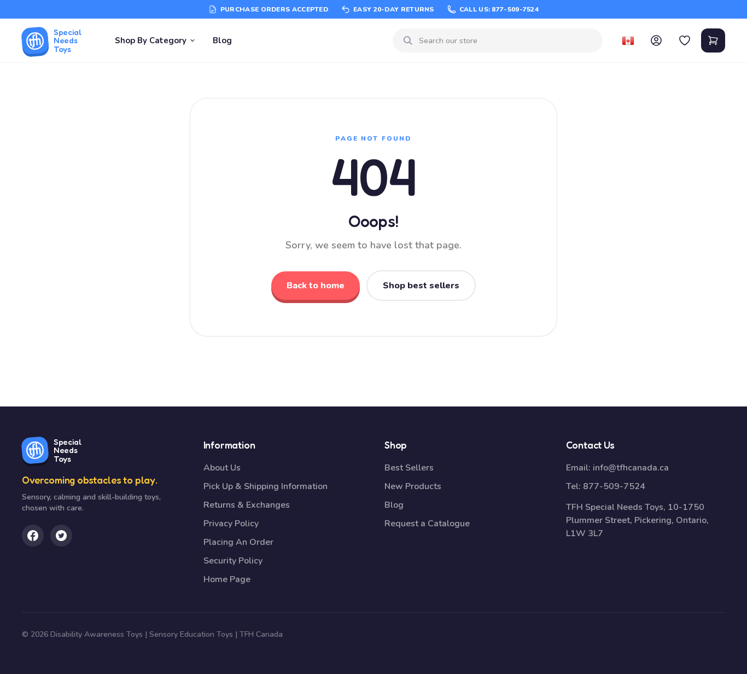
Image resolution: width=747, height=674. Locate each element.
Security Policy (232, 561)
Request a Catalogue (427, 524)
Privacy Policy (231, 524)
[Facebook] (33, 536)
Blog (222, 40)
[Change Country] (628, 40)
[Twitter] (61, 536)
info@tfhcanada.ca (631, 468)
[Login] (656, 40)
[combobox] (506, 41)
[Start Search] (408, 40)
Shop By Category (150, 40)
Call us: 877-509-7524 (499, 9)
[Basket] (713, 40)
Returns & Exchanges (246, 505)
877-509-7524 (614, 486)
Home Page (226, 579)
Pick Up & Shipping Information (265, 486)
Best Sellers (409, 468)
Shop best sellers (421, 286)
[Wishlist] (685, 40)
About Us (222, 468)
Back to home (316, 286)
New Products (412, 486)
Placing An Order (238, 542)
